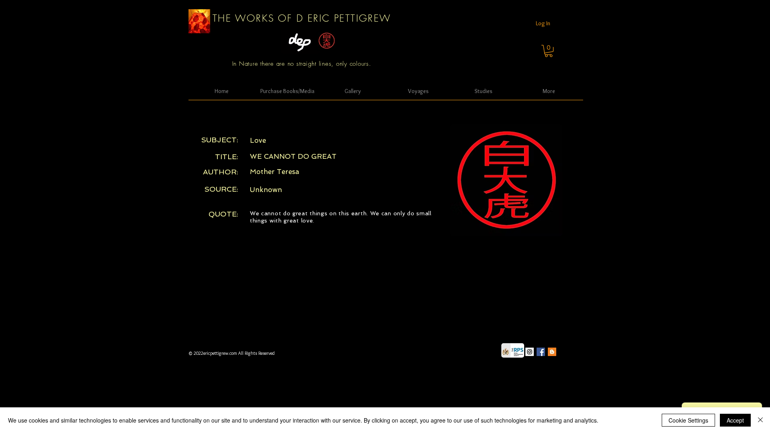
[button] (548, 51)
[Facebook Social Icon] (541, 352)
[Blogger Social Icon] (552, 352)
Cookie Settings (688, 420)
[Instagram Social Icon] (529, 352)
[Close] (760, 420)
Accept (735, 420)
